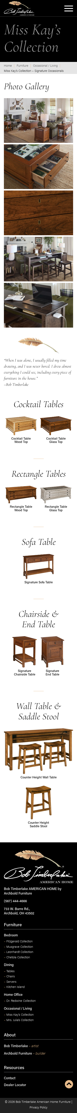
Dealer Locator (15, 1085)
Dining (9, 965)
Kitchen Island (14, 987)
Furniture (22, 65)
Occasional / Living (45, 65)
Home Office (13, 995)
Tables (9, 971)
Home (8, 65)
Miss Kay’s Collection (19, 1014)
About (10, 1035)
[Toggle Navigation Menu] (68, 9)
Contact (9, 1078)
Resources (14, 1068)
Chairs (9, 976)
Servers (10, 981)
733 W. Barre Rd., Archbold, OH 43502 (19, 911)
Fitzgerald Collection (18, 941)
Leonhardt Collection (18, 952)
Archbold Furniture (24, 1053)
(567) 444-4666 (15, 901)
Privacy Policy (38, 1107)
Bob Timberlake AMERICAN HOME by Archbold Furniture (32, 891)
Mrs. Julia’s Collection (19, 1020)
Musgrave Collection (18, 946)
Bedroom (11, 935)
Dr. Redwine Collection (20, 1000)
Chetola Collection (17, 957)
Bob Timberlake (21, 1046)
